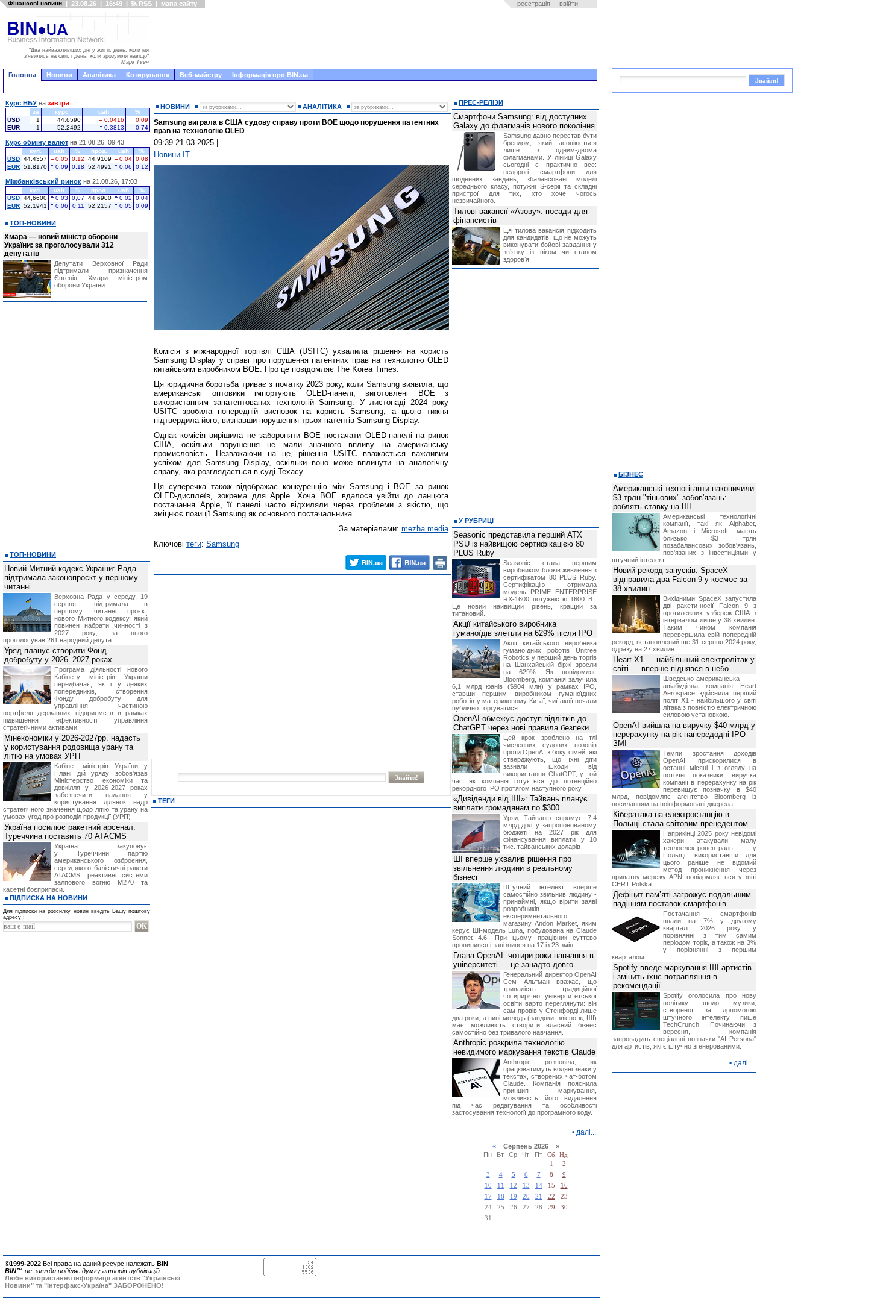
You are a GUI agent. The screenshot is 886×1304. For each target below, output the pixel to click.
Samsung (222, 543)
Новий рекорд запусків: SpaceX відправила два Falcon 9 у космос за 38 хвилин (680, 579)
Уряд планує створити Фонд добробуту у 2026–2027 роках (58, 655)
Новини (59, 74)
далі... (586, 1132)
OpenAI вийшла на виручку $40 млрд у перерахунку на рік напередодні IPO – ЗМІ (684, 734)
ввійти (568, 3)
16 (564, 1185)
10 (488, 1185)
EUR (13, 166)
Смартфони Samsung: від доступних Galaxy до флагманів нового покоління (524, 121)
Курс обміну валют (36, 142)
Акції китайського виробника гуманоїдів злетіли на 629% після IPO (522, 628)
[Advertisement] (376, 38)
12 (513, 1185)
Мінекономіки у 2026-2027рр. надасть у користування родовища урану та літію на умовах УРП (72, 746)
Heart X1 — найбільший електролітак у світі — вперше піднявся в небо (684, 664)
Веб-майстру (201, 74)
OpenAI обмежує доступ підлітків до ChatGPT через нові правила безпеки (521, 723)
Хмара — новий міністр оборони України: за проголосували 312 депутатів (61, 245)
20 (526, 1196)
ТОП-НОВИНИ (33, 223)
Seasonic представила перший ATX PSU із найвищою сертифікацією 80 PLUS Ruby (518, 543)
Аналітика (99, 74)
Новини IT (172, 154)
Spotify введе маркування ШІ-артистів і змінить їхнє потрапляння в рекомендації (682, 976)
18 (500, 1196)
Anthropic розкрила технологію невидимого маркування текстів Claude (524, 1047)
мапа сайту (179, 3)
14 (538, 1185)
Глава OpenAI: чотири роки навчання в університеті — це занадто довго (523, 960)
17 (488, 1196)
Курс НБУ (21, 103)
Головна (22, 74)
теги (193, 543)
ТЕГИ (166, 800)
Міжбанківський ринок (43, 181)
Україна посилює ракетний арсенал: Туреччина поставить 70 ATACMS (70, 832)
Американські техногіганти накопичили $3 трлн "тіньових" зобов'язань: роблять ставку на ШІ (683, 497)
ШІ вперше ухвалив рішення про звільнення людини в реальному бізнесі (513, 868)
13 (526, 1185)
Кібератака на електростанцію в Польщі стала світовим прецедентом (680, 819)
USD (13, 158)
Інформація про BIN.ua (270, 74)
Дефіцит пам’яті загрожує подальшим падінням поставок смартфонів (682, 899)
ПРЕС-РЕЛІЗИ (481, 102)
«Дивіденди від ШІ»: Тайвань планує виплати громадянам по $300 (520, 803)
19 (513, 1196)
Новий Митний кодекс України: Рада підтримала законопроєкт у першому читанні (71, 577)
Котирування (147, 74)
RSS (144, 3)
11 (500, 1185)
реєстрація (533, 3)
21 (538, 1196)
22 (551, 1196)
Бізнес (630, 474)
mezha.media (424, 528)
